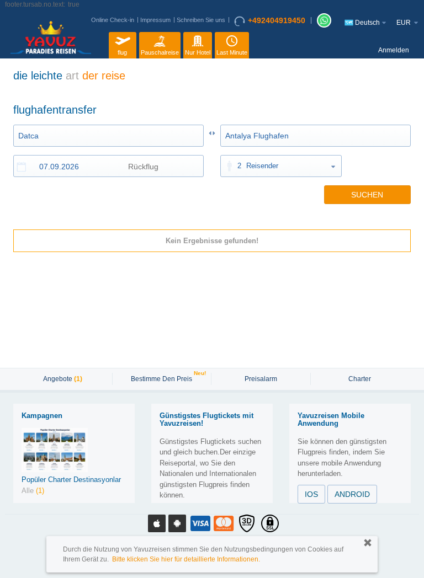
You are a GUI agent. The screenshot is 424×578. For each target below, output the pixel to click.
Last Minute (231, 52)
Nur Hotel (197, 52)
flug (122, 52)
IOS (311, 494)
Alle (33, 490)
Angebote (62, 379)
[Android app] (177, 523)
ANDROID (352, 494)
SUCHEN (367, 194)
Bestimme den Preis (163, 378)
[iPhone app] (157, 523)
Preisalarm (261, 379)
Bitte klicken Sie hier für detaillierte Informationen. (186, 559)
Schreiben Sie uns (201, 20)
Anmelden (393, 50)
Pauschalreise (160, 52)
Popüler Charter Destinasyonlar (71, 479)
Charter (359, 379)
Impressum (155, 20)
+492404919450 (276, 20)
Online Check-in (112, 20)
